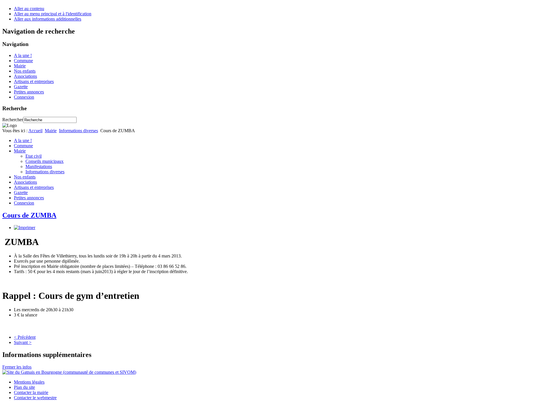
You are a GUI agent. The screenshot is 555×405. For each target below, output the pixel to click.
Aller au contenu (29, 8)
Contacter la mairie (31, 392)
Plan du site (24, 387)
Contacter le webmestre (35, 397)
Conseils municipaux (44, 161)
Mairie (20, 65)
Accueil (35, 130)
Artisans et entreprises (34, 81)
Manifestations (38, 166)
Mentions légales (29, 382)
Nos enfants (25, 71)
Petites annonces (29, 91)
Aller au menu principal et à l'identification (52, 13)
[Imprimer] (24, 227)
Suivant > (23, 342)
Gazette (21, 86)
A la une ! (23, 55)
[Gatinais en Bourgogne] (69, 372)
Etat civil (33, 156)
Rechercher (12, 119)
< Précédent (25, 337)
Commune (23, 60)
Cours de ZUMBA (29, 215)
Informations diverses (78, 130)
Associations (25, 76)
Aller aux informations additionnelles (47, 18)
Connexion (24, 97)
